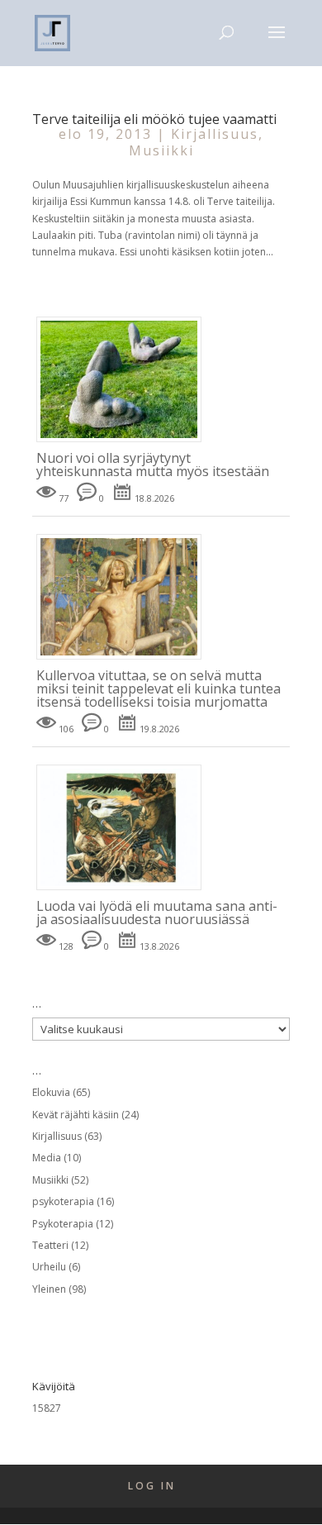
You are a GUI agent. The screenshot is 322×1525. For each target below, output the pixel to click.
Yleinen (49, 1289)
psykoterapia (63, 1201)
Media (46, 1158)
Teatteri (50, 1245)
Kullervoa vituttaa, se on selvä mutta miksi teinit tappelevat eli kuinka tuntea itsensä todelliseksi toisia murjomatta (158, 688)
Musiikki (161, 150)
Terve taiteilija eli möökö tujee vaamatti (154, 119)
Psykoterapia (62, 1224)
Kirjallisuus (214, 134)
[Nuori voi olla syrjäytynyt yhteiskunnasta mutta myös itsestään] (125, 443)
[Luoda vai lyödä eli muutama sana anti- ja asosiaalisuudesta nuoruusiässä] (125, 891)
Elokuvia (51, 1092)
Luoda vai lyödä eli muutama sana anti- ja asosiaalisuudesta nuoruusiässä (156, 912)
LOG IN (152, 1486)
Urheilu (49, 1267)
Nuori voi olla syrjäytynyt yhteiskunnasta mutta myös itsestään (152, 464)
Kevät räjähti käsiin (75, 1115)
